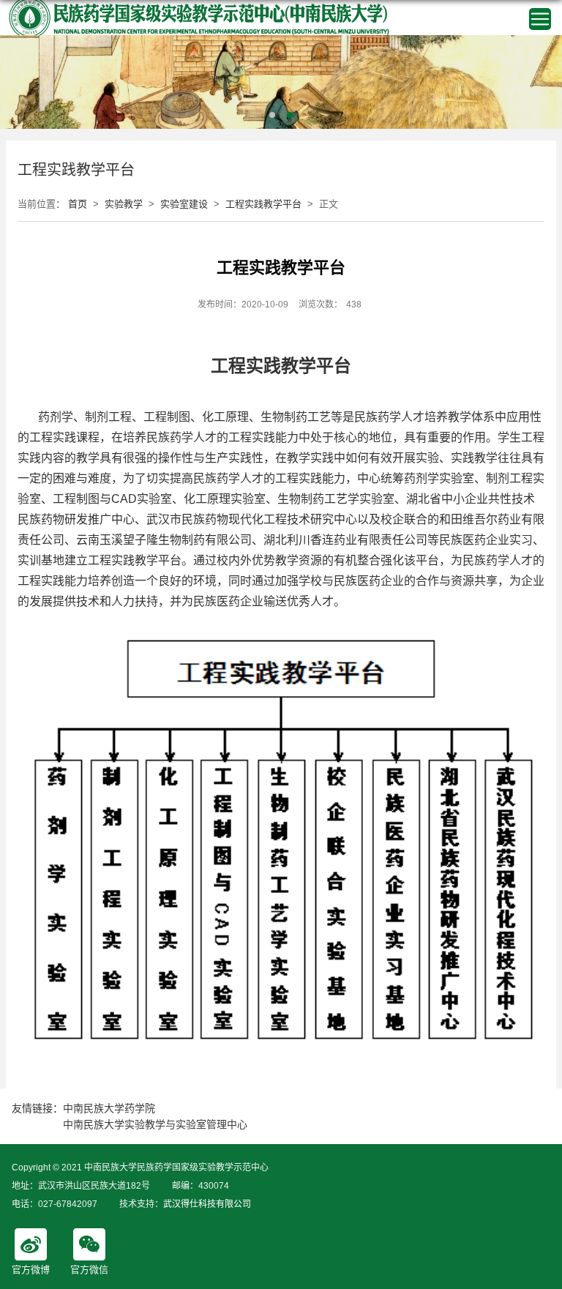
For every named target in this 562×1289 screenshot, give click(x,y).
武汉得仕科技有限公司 (207, 1204)
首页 (77, 203)
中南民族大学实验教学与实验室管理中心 (155, 1124)
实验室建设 (184, 203)
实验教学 (124, 203)
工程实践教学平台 (263, 203)
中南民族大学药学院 (109, 1108)
